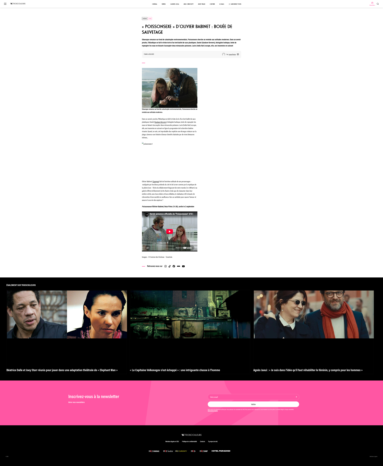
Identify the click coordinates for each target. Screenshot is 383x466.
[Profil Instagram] (238, 54)
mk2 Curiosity (188, 4)
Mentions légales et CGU (172, 441)
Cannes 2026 (174, 4)
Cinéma (154, 4)
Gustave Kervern (160, 121)
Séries (164, 4)
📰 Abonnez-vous (235, 4)
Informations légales (213, 411)
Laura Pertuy (232, 54)
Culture (212, 4)
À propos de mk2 (213, 441)
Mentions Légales (373, 456)
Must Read (201, 4)
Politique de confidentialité (189, 441)
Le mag (221, 4)
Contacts (202, 441)
